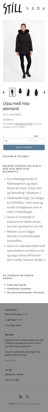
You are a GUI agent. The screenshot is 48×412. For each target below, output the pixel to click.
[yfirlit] (43, 8)
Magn (36, 136)
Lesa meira (10, 360)
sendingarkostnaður (24, 123)
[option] (12, 92)
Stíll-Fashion (19, 403)
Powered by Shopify (32, 403)
